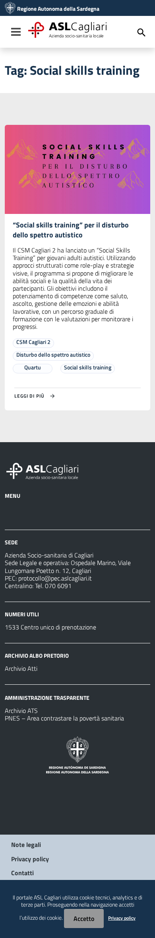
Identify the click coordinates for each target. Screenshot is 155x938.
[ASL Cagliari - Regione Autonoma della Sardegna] (46, 470)
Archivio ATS (21, 710)
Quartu (32, 367)
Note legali (26, 844)
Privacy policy (30, 859)
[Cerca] (141, 32)
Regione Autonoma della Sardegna (58, 9)
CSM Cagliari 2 (33, 342)
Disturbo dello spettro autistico (53, 354)
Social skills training (87, 367)
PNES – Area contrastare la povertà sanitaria (64, 718)
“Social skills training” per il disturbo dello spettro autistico (71, 229)
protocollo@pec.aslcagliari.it (55, 578)
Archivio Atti (21, 668)
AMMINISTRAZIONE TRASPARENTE (47, 697)
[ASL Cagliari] (10, 9)
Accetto (84, 918)
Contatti (22, 873)
